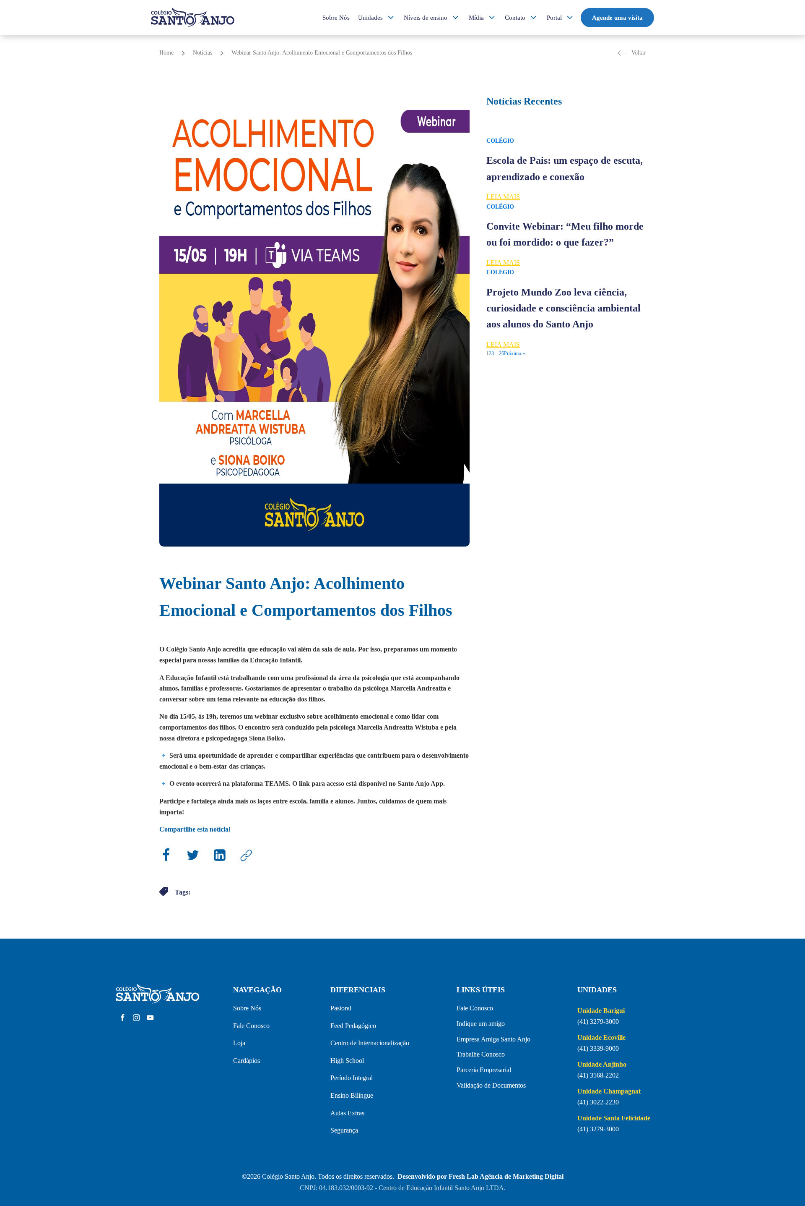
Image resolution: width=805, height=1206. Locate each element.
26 (501, 353)
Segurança (344, 1130)
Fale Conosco (251, 1025)
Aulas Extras (347, 1113)
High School (347, 1060)
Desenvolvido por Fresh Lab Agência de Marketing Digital (480, 1176)
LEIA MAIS (503, 196)
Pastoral (340, 1008)
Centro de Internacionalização (369, 1042)
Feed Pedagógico (353, 1025)
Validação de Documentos (491, 1085)
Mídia (476, 17)
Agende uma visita (617, 17)
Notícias (202, 53)
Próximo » (514, 353)
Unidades (370, 17)
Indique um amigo (481, 1023)
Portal (554, 17)
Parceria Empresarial (484, 1069)
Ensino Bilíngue (351, 1095)
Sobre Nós (336, 17)
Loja (239, 1042)
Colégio (500, 141)
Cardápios (246, 1060)
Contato (515, 17)
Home (166, 53)
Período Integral (351, 1077)
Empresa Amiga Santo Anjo (493, 1039)
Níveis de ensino (425, 17)
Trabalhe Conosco (481, 1054)
